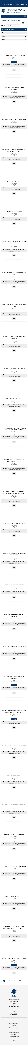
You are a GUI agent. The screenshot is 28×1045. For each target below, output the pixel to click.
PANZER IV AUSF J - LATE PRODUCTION (14, 119)
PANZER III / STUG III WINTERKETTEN (14, 745)
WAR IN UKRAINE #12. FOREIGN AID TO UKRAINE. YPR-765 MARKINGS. (14, 429)
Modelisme (13, 20)
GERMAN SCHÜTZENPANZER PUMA (14, 55)
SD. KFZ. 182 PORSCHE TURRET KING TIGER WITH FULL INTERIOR (14, 711)
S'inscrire (17, 4)
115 (20, 980)
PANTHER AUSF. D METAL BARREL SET (14, 866)
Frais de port (14, 1034)
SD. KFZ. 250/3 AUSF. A (14, 775)
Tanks (18, 20)
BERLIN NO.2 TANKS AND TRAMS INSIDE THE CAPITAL (14, 554)
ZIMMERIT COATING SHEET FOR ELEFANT (14, 835)
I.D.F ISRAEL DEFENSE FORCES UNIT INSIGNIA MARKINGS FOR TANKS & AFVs (14, 492)
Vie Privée (14, 1025)
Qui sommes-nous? (14, 1023)
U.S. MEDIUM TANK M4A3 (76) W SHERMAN (14, 677)
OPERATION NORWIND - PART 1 (14, 585)
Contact (14, 1040)
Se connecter (9, 4)
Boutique (7, 20)
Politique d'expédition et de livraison (14, 1030)
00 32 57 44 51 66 (15, 1007)
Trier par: (3, 25)
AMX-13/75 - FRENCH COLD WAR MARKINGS (14, 88)
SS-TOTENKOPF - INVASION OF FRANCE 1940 (14, 273)
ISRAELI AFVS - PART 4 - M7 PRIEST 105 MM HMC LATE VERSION (14, 150)
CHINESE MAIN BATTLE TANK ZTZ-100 (14, 958)
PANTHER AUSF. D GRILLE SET (14, 896)
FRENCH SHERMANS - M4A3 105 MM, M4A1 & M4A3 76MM (14, 242)
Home (2, 20)
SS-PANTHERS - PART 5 (14, 181)
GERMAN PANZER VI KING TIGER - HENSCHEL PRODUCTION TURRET (14, 927)
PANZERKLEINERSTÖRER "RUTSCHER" (14, 805)
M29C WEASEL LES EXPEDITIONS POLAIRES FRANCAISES (14, 460)
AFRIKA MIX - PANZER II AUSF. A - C (14, 523)
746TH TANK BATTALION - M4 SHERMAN (14, 646)
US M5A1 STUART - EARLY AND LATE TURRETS (14, 337)
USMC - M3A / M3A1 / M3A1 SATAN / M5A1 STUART (14, 305)
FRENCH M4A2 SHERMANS (14, 211)
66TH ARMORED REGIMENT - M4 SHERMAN (14, 615)
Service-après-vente (14, 1036)
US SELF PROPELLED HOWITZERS (14, 368)
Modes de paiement (14, 1032)
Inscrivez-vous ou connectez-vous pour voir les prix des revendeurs (14, 65)
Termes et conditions (14, 1027)
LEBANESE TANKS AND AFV (14, 398)
